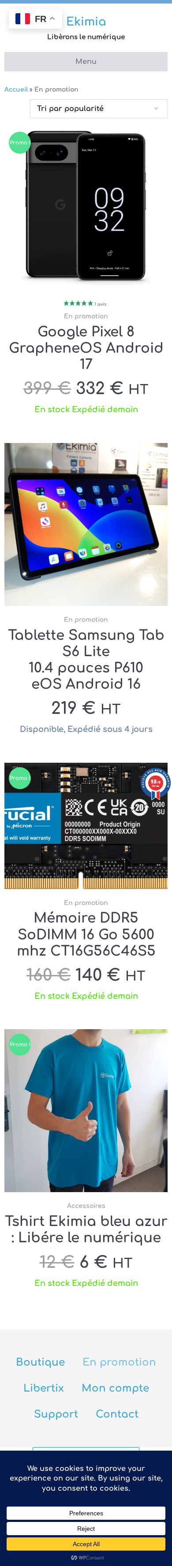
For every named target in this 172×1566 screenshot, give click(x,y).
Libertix (43, 1388)
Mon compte (115, 1388)
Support (56, 1414)
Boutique (40, 1362)
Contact (117, 1414)
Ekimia (86, 21)
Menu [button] (86, 62)
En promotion (119, 1362)
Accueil (16, 89)
